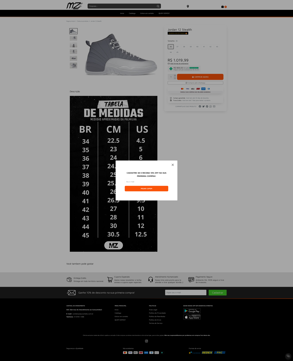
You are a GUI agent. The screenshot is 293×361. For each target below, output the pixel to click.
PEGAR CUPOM (146, 188)
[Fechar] (173, 164)
